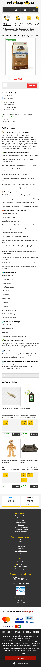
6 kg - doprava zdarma (9, 99)
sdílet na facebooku (11, 375)
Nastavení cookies (22, 663)
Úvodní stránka (9, 29)
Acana (32, 29)
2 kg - (8, 95)
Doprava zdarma (18, 23)
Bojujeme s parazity (21, 566)
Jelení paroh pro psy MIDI (10, 408)
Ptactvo (21, 553)
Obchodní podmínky (21, 522)
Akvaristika (21, 548)
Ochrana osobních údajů (21, 529)
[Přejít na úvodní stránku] (20, 3)
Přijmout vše (20, 658)
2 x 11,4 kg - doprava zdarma (10, 108)
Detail (17, 434)
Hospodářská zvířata (21, 551)
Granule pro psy (23, 29)
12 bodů (12, 121)
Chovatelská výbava (21, 569)
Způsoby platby (21, 520)
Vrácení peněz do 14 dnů (21, 527)
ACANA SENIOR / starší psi (11, 30)
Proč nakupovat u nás (21, 516)
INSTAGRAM (21, 602)
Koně (21, 544)
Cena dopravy (21, 518)
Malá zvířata (21, 546)
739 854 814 (7, 25)
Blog (20, 558)
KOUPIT (32, 85)
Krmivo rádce (21, 562)
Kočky (21, 541)
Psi (17, 29)
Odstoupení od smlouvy (21, 531)
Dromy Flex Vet (25, 408)
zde (24, 653)
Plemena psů (21, 564)
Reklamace (21, 525)
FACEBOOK (21, 600)
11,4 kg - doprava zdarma (9, 103)
